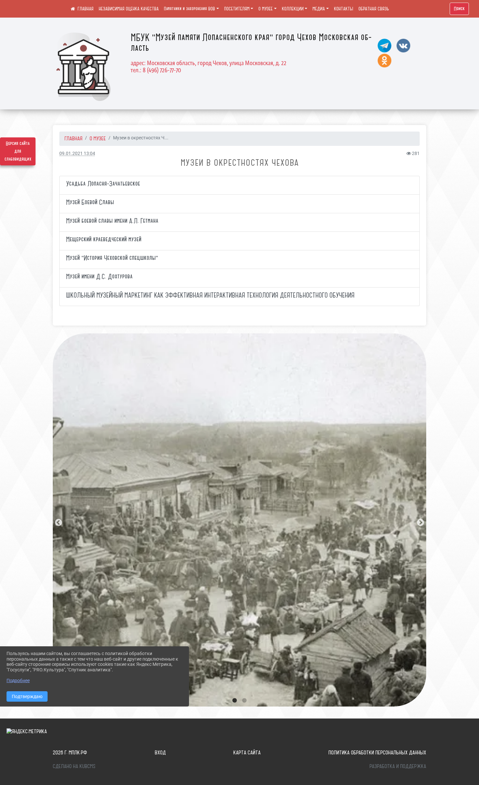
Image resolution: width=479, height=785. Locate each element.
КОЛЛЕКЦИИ (293, 9)
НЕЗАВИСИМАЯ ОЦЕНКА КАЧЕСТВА (129, 9)
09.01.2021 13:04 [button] (77, 153)
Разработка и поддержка (398, 766)
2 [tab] (244, 700)
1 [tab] (234, 700)
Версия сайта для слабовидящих (18, 151)
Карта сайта (247, 752)
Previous (57, 522)
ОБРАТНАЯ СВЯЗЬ (373, 9)
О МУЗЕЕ (265, 9)
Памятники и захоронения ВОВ (189, 9)
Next (419, 522)
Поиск (459, 9)
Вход (160, 752)
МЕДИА (318, 9)
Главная (73, 138)
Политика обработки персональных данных (377, 752)
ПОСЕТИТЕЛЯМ (237, 9)
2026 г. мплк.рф (70, 752)
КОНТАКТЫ (343, 9)
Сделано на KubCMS (74, 766)
